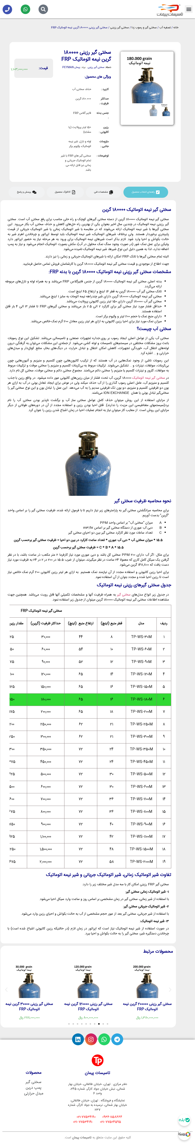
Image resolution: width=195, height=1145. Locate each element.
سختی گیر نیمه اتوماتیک (148, 378)
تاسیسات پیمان (82, 1137)
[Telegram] (117, 1039)
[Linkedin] (78, 1039)
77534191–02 (82, 1122)
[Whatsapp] (25, 9)
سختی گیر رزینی (119, 27)
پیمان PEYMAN (71, 67)
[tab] (145, 192)
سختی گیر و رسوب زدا (144, 27)
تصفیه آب (165, 27)
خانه (175, 27)
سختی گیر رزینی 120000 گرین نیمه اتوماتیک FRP (88, 1006)
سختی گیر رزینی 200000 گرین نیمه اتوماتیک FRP (147, 1006)
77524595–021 (110, 1122)
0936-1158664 (112, 1117)
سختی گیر (124, 595)
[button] (189, 9)
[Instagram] (91, 1039)
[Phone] (7, 9)
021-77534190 (86, 1117)
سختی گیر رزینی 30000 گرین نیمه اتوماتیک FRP (29, 1006)
